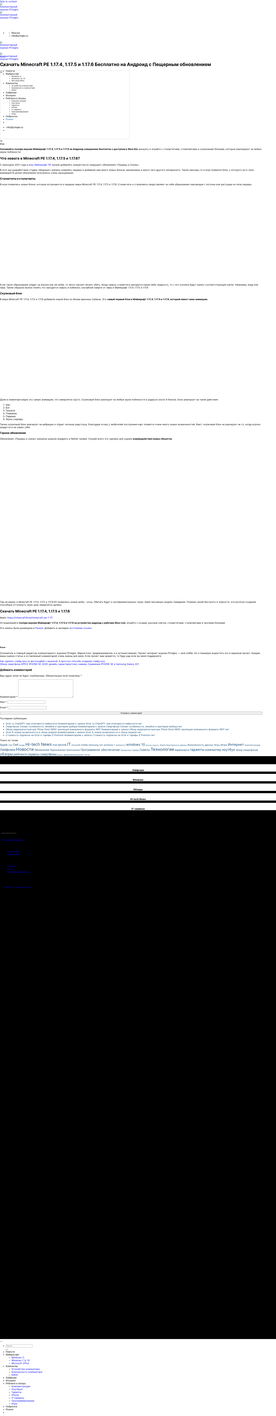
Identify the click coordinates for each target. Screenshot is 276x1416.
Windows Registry (152, 745)
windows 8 (120, 745)
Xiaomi (163, 745)
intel (54, 744)
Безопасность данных (176, 745)
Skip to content (8, 1)
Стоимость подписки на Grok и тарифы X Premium (35, 735)
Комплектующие (252, 745)
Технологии (162, 749)
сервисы (33, 754)
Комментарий (8, 696)
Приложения (57, 750)
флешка (60, 755)
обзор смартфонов (247, 750)
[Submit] (7, 1349)
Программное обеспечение (100, 750)
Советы (144, 750)
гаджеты (197, 749)
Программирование (23, 1400)
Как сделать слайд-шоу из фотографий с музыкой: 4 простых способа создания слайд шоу (52, 661)
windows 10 (135, 744)
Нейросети (11, 1406)
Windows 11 (18, 1357)
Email (4, 707)
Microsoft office (20, 1363)
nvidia (84, 744)
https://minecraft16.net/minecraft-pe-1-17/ (30, 617)
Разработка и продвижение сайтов (17, 887)
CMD (10, 745)
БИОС (15, 1374)
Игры (217, 745)
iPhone (15, 1395)
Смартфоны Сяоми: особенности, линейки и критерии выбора (41, 726)
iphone (62, 744)
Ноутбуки (17, 1389)
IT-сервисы (18, 1397)
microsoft (75, 745)
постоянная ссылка (80, 628)
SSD (101, 745)
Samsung (93, 745)
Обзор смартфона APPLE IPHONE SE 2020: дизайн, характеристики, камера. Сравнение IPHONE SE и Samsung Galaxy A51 (69, 664)
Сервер (135, 750)
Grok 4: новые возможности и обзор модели (31, 732)
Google (22, 745)
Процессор (126, 750)
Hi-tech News (39, 744)
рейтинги (20, 754)
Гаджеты (17, 1392)
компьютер (213, 750)
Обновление (41, 749)
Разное (2, 57)
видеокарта (182, 749)
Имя (3, 702)
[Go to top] (1, 1341)
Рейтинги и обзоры (16, 1383)
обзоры (6, 754)
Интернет (236, 744)
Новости (25, 749)
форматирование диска (74, 755)
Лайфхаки (7, 750)
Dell (15, 744)
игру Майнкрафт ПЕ (40, 164)
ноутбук (228, 750)
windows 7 (109, 745)
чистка (87, 755)
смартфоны (48, 754)
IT (69, 744)
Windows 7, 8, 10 (21, 1360)
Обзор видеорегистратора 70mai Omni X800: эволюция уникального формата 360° (53, 729)
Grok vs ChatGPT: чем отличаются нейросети (31, 723)
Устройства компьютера (26, 1369)
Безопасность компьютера (27, 1371)
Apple (3, 744)
